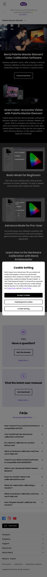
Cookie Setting (23, 309)
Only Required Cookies (24, 302)
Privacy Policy (26, 288)
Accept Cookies (23, 295)
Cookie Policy (11, 288)
